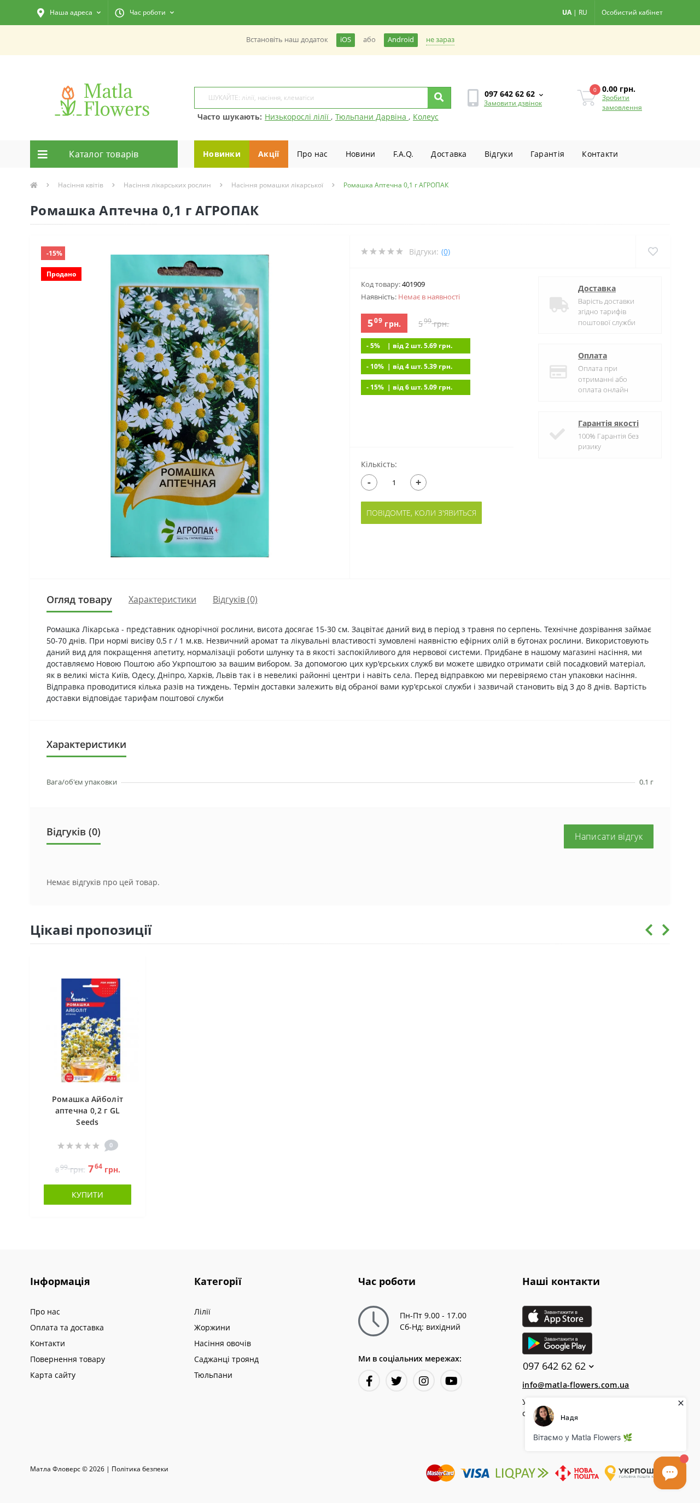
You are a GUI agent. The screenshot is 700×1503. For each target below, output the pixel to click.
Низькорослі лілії (298, 116)
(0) (445, 251)
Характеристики (162, 599)
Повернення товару (67, 1359)
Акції (268, 154)
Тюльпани (213, 1375)
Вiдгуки (499, 154)
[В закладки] (131, 969)
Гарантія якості (608, 423)
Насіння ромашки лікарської (277, 185)
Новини (361, 154)
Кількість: (379, 464)
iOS (345, 39)
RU (583, 12)
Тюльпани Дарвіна (372, 116)
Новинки (222, 154)
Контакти (600, 154)
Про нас (312, 154)
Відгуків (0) (235, 599)
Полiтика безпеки (140, 1468)
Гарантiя (547, 154)
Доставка (448, 154)
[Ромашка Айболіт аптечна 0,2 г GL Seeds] (87, 1029)
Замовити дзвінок (513, 103)
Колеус (426, 116)
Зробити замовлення (622, 102)
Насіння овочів (222, 1343)
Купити (87, 1194)
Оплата (592, 355)
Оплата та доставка (67, 1327)
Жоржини (212, 1327)
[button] (69, 12)
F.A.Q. (403, 154)
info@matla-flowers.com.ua (575, 1385)
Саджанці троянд (226, 1359)
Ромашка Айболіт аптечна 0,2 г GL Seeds (88, 1110)
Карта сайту (52, 1375)
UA (566, 12)
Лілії (202, 1311)
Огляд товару (79, 599)
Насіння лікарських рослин (167, 185)
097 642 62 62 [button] (554, 1366)
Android (401, 39)
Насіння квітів (80, 185)
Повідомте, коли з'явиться (421, 513)
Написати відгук (609, 836)
